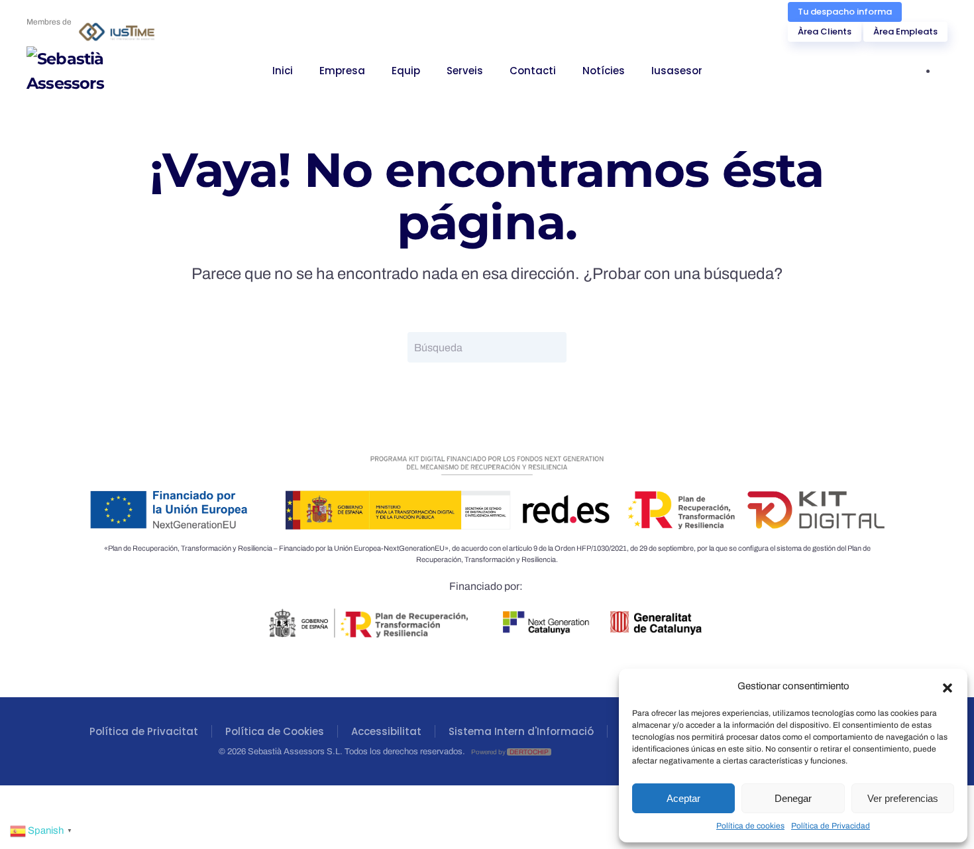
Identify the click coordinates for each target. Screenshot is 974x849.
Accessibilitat (386, 731)
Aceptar (683, 798)
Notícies (603, 71)
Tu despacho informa (845, 11)
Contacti (533, 71)
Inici (282, 71)
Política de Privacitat (143, 731)
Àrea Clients (824, 31)
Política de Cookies (274, 731)
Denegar (793, 798)
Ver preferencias (902, 798)
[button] (947, 686)
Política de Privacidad (830, 825)
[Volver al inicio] (93, 70)
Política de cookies (750, 825)
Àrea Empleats (905, 31)
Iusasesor (676, 71)
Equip (406, 71)
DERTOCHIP (529, 752)
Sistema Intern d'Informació (521, 731)
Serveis (465, 71)
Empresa (342, 71)
